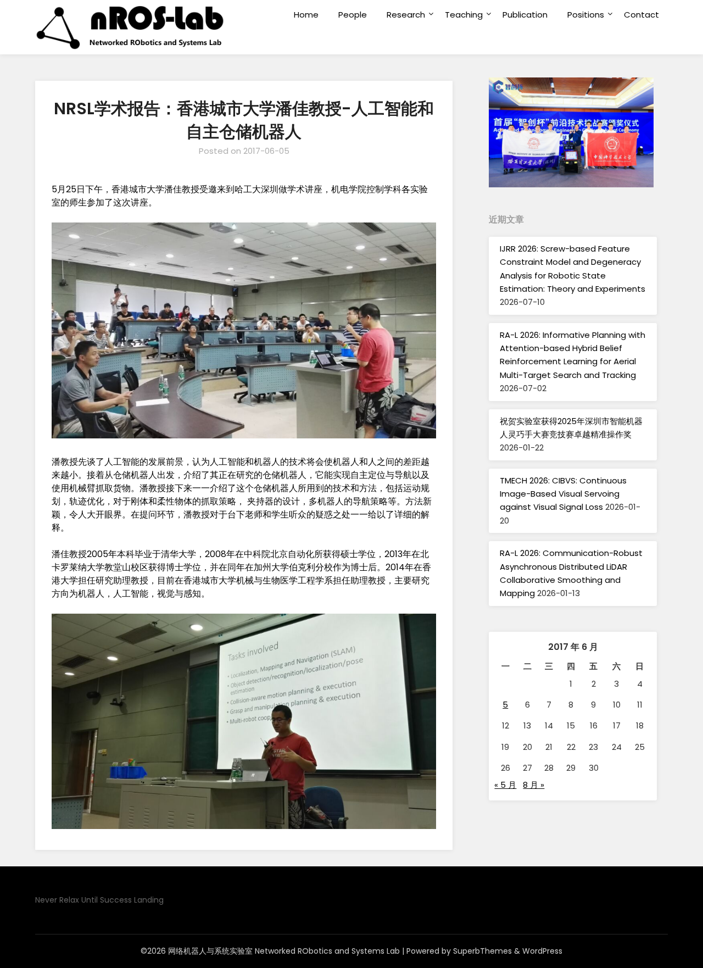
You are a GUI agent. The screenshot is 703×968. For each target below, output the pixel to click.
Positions (585, 14)
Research (406, 14)
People (352, 14)
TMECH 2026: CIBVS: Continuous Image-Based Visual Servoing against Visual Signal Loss (563, 494)
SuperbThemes (482, 950)
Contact (641, 14)
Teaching (464, 14)
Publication (525, 14)
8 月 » (533, 785)
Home (306, 14)
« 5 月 (505, 785)
